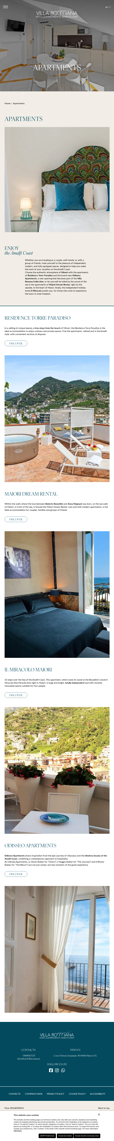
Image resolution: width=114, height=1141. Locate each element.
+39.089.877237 (28, 1055)
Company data (33, 1093)
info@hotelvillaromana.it (28, 1058)
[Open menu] (5, 6)
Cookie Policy (77, 1093)
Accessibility (97, 1093)
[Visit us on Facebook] (51, 1070)
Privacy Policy (55, 1093)
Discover (15, 343)
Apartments (19, 103)
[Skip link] (57, 82)
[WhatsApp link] (63, 1070)
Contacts (14, 1093)
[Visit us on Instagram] (57, 1070)
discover (15, 519)
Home (7, 103)
